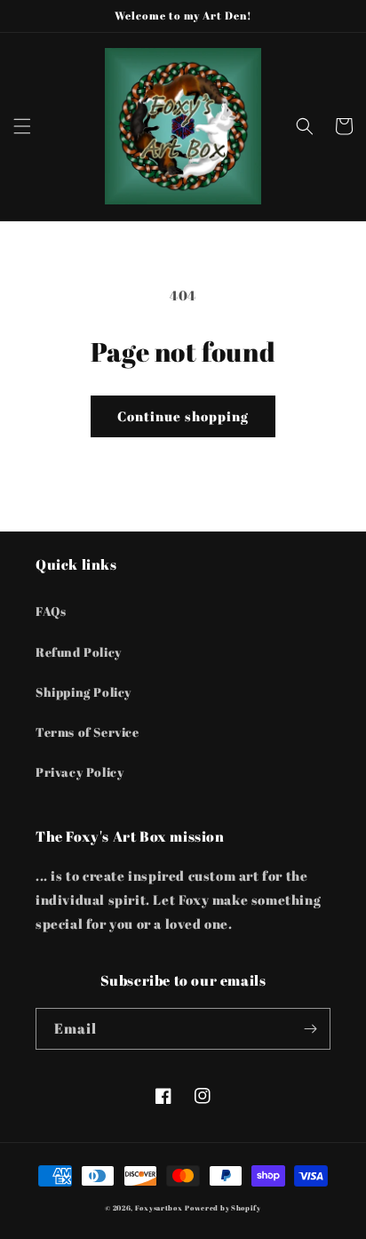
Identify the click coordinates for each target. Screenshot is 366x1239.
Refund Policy (79, 651)
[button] (22, 126)
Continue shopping (183, 416)
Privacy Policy (79, 771)
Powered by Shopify (223, 1207)
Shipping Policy (83, 691)
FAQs (51, 611)
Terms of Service (87, 731)
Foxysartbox (159, 1207)
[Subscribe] (310, 1029)
